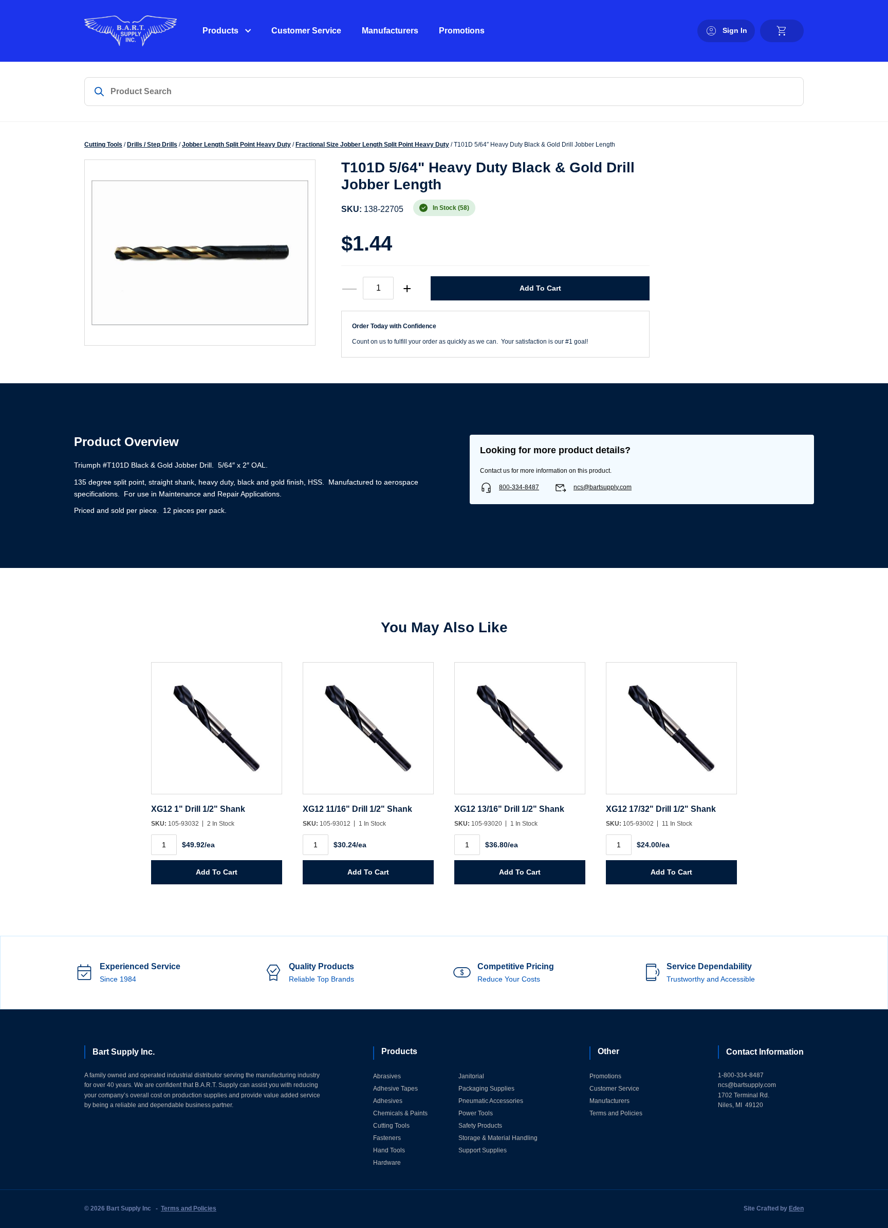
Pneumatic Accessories (490, 1101)
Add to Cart (540, 288)
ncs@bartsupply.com (603, 487)
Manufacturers (390, 30)
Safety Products (480, 1125)
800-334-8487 (519, 487)
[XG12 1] (216, 733)
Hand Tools (389, 1150)
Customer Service (306, 30)
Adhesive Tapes (395, 1088)
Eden (796, 1208)
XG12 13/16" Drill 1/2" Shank (509, 809)
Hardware (387, 1162)
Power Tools (475, 1113)
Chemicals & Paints (400, 1113)
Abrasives (387, 1076)
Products (220, 30)
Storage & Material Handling (498, 1138)
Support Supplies (482, 1150)
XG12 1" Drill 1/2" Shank (198, 809)
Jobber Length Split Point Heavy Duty (236, 144)
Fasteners (387, 1138)
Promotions (462, 30)
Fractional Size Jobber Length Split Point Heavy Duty (372, 144)
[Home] (130, 30)
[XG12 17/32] (671, 733)
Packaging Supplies (486, 1088)
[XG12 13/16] (519, 733)
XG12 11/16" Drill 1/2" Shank (357, 809)
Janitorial (471, 1076)
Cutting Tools (103, 144)
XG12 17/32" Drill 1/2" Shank (661, 809)
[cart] (782, 31)
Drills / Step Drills (152, 144)
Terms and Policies (615, 1113)
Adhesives (387, 1101)
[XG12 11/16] (368, 733)
